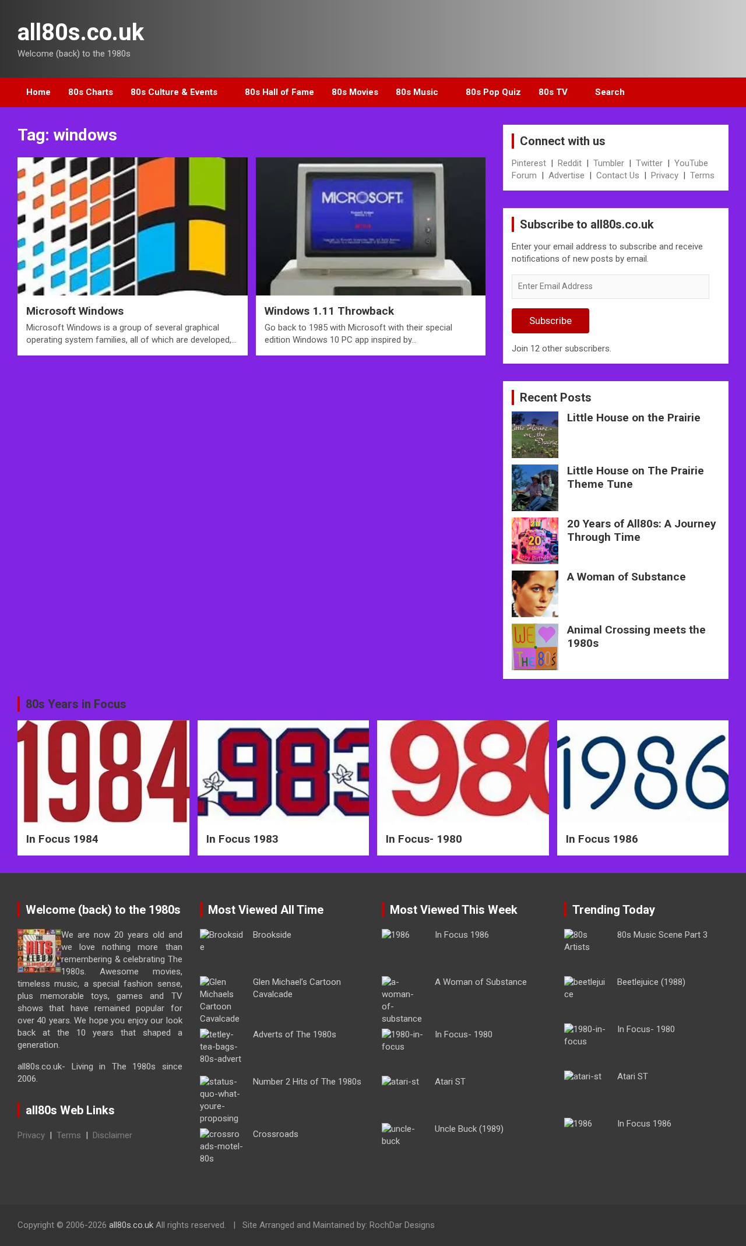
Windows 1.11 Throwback (329, 311)
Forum (524, 175)
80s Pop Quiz (493, 92)
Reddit (570, 163)
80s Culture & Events (174, 92)
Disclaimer (112, 1135)
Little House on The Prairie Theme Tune (635, 477)
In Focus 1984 (62, 839)
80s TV (553, 92)
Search (610, 92)
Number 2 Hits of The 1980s (307, 1081)
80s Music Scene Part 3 (662, 935)
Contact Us (617, 175)
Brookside (272, 935)
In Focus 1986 (602, 839)
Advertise (566, 175)
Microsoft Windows (75, 311)
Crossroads (275, 1134)
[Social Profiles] (659, 1227)
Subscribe (550, 320)
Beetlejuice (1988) (651, 982)
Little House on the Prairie (634, 417)
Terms (702, 175)
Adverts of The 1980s (294, 1034)
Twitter (649, 163)
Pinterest (529, 163)
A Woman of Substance (626, 576)
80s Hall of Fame (279, 92)
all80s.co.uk (80, 32)
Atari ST (450, 1081)
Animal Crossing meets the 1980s (636, 636)
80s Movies (355, 92)
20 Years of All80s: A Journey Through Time (641, 530)
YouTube (691, 163)
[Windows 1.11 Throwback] (370, 226)
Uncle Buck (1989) (469, 1129)
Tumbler (608, 163)
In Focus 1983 (242, 839)
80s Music (417, 92)
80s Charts (90, 92)
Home (38, 92)
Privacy (664, 175)
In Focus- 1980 (424, 839)
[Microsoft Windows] (132, 226)
